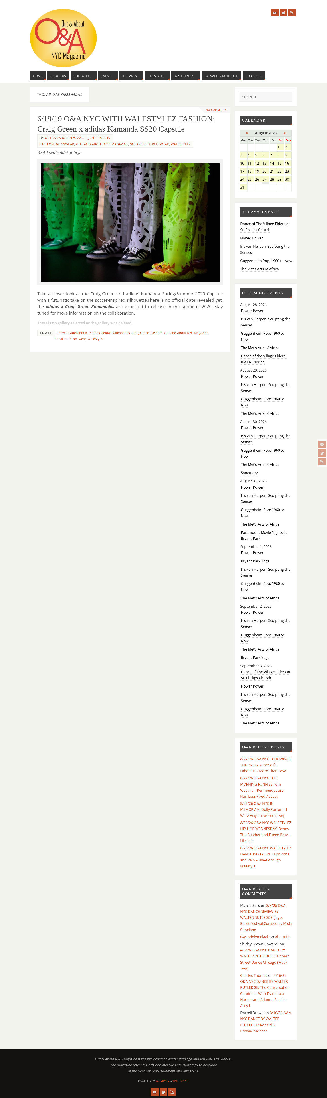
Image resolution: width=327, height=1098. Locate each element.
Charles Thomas (253, 975)
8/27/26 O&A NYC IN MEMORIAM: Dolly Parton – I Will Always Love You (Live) (263, 809)
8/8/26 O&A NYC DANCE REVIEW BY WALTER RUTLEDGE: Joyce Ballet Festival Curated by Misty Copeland (266, 917)
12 (258, 163)
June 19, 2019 (99, 137)
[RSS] (322, 461)
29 (280, 179)
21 (273, 171)
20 (265, 171)
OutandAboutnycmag (64, 137)
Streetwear (158, 144)
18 (251, 171)
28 (273, 179)
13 (265, 163)
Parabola (162, 1081)
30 (288, 179)
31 (243, 187)
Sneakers (138, 144)
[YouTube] (322, 444)
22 (280, 171)
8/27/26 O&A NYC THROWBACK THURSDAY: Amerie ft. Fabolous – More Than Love (266, 764)
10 (243, 163)
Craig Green (140, 333)
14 (273, 163)
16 (288, 163)
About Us (283, 936)
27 (265, 179)
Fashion (47, 144)
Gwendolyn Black (254, 936)
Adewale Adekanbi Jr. (72, 333)
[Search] (286, 97)
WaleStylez (181, 144)
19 (258, 171)
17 (243, 171)
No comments (216, 109)
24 (243, 179)
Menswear (65, 144)
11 (251, 163)
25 (251, 179)
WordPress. (180, 1081)
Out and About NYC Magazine (102, 144)
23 (288, 171)
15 (280, 163)
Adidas (95, 333)
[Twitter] (322, 453)
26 (258, 179)
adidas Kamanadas (115, 333)
